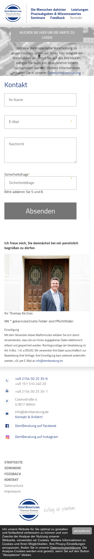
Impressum (12, 491)
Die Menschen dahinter (48, 9)
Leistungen (79, 9)
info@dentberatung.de (49, 360)
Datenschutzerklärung (64, 72)
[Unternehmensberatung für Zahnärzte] (13, 20)
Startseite (13, 462)
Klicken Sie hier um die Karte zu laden (47, 34)
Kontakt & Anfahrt (29, 417)
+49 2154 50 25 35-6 (31, 378)
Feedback (57, 17)
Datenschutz (13, 485)
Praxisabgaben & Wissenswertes (56, 13)
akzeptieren (82, 531)
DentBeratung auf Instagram (36, 436)
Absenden (40, 210)
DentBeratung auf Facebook (35, 425)
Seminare (38, 17)
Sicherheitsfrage (17, 174)
